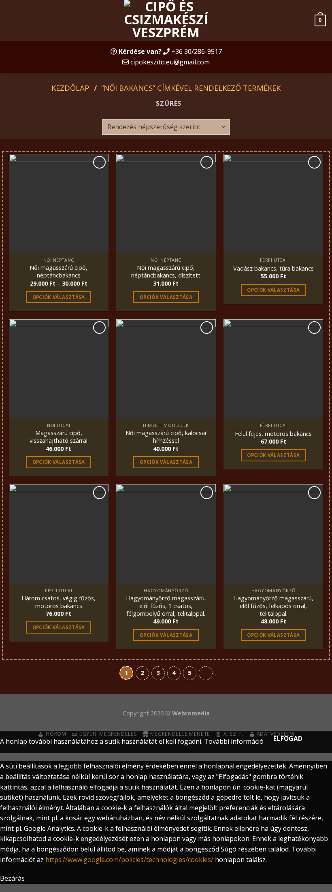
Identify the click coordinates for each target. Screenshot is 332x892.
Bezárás (12, 878)
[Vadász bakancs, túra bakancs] (273, 204)
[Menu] (11, 20)
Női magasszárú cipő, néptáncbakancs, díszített (165, 271)
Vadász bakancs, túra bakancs (273, 268)
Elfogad (288, 738)
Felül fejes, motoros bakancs (273, 433)
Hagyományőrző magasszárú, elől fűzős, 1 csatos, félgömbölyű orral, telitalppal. (166, 606)
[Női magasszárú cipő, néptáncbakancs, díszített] (166, 204)
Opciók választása (58, 297)
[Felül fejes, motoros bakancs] (273, 369)
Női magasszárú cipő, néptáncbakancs (58, 271)
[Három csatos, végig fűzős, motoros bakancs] (59, 534)
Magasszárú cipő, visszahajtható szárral (58, 436)
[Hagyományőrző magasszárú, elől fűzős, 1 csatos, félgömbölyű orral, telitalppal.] (166, 534)
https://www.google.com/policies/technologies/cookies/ (129, 859)
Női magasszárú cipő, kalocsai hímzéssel (166, 436)
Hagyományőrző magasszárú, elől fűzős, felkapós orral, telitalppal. (273, 606)
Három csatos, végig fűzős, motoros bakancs (58, 602)
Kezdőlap (70, 88)
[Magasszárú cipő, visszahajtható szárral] (59, 369)
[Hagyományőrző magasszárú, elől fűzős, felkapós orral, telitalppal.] (273, 534)
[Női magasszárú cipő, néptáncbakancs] (59, 204)
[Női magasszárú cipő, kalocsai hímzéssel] (166, 369)
